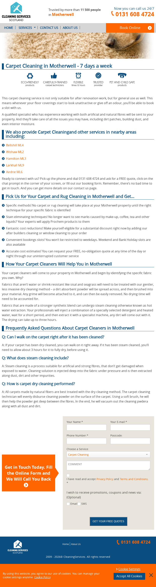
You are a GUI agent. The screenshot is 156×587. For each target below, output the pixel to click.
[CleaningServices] (19, 11)
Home (8, 28)
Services (25, 28)
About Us (70, 28)
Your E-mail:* (118, 422)
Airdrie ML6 (14, 172)
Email (73, 503)
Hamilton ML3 (16, 158)
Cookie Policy (42, 577)
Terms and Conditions (134, 479)
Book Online (130, 27)
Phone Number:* (77, 435)
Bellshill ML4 (15, 145)
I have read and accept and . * (108, 481)
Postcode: (116, 435)
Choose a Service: (78, 449)
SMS (84, 503)
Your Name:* (75, 422)
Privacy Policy (104, 479)
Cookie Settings (129, 569)
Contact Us (49, 28)
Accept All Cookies (129, 576)
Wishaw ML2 (15, 152)
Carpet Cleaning (78, 454)
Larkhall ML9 (15, 165)
